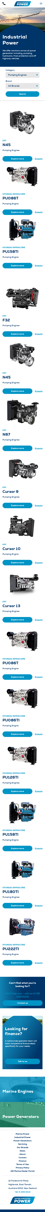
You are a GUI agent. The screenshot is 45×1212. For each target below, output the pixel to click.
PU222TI (10, 948)
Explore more (17, 158)
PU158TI (10, 251)
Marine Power (22, 1134)
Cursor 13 (11, 605)
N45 (6, 144)
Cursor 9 (10, 491)
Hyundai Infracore (13, 194)
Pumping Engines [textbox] (17, 74)
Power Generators (23, 1140)
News (22, 1150)
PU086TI (11, 720)
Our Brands (22, 1147)
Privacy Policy (22, 1167)
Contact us (22, 1003)
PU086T (10, 198)
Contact (22, 1157)
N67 (6, 434)
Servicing (22, 1144)
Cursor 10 (11, 548)
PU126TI (10, 777)
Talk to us (22, 1061)
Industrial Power (22, 1137)
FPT (4, 140)
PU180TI (10, 891)
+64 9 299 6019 (22, 1192)
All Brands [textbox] (14, 85)
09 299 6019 (28, 995)
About (22, 1154)
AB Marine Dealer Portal (22, 1171)
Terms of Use (22, 1164)
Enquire (38, 158)
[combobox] (22, 75)
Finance (22, 1161)
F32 (6, 320)
